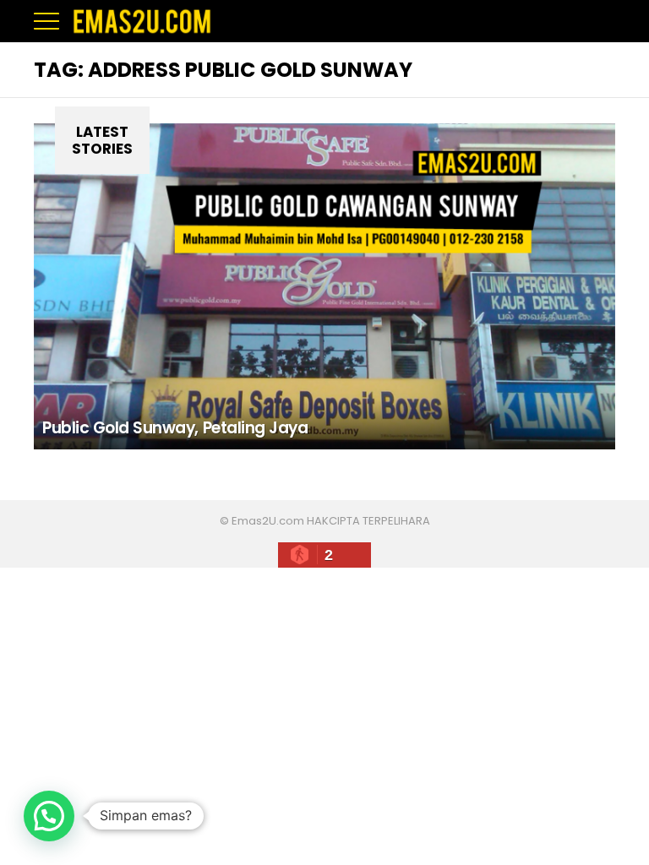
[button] (49, 816)
